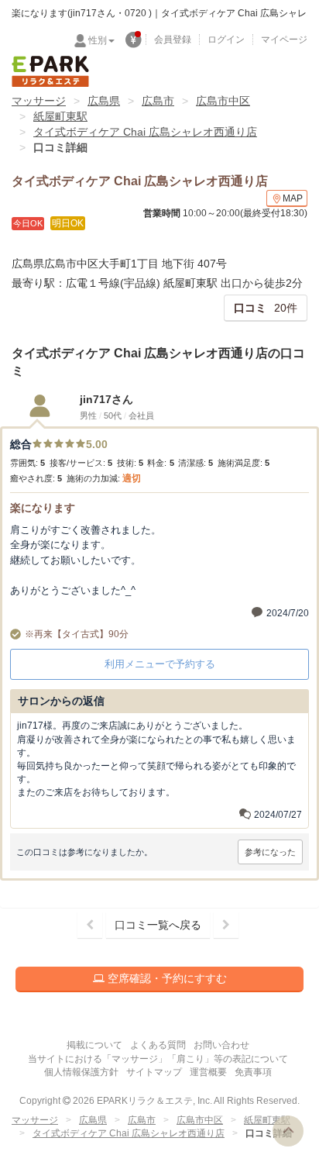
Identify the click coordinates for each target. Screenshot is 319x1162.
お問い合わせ (221, 1045)
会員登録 (172, 39)
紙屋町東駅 (60, 116)
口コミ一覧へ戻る (158, 925)
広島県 (103, 101)
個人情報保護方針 (81, 1072)
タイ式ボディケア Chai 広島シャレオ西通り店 (145, 132)
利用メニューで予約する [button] (160, 664)
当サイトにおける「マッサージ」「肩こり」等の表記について (158, 1058)
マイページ (284, 39)
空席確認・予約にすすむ (166, 978)
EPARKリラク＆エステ (50, 71)
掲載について (94, 1045)
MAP (293, 198)
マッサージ (39, 101)
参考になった (270, 852)
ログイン (226, 39)
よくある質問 (158, 1045)
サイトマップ (154, 1072)
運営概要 (208, 1072)
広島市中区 (223, 101)
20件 (265, 308)
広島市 (158, 101)
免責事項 (253, 1072)
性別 (97, 40)
